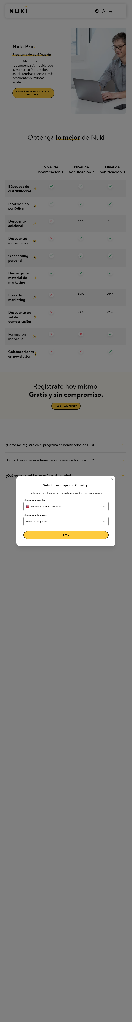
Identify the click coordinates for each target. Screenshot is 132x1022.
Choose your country (34, 500)
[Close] (112, 479)
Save (66, 535)
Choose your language (35, 514)
